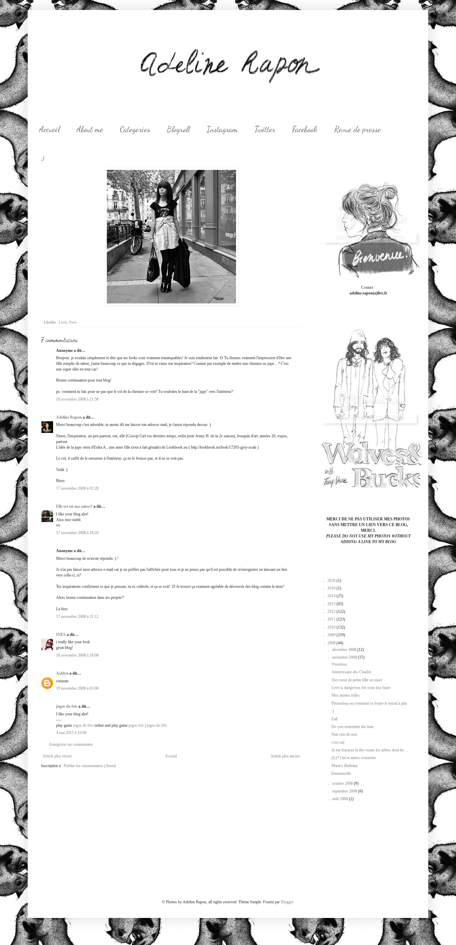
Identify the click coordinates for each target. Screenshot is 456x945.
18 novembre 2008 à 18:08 (77, 655)
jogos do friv (66, 706)
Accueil (49, 129)
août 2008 (340, 798)
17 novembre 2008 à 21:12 (77, 616)
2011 (331, 619)
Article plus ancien (285, 756)
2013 (331, 604)
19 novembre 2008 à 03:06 (77, 688)
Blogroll (178, 129)
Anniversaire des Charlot (351, 672)
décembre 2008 (344, 649)
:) (332, 711)
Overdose (339, 664)
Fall (334, 719)
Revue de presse (357, 129)
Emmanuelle (341, 773)
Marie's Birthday (344, 765)
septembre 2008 (345, 791)
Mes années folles (345, 695)
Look (63, 322)
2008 (331, 643)
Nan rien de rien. (344, 734)
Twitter (264, 129)
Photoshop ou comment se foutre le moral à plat (369, 703)
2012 (331, 611)
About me (89, 129)
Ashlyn (62, 673)
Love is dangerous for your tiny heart (360, 687)
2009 (331, 635)
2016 (331, 588)
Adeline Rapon (69, 417)
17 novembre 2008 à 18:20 (77, 532)
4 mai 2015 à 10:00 (71, 732)
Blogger (287, 902)
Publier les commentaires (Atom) (90, 765)
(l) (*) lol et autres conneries (353, 757)
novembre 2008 (345, 657)
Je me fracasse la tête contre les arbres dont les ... (369, 750)
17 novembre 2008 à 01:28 (77, 488)
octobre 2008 (343, 783)
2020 (331, 580)
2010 (331, 627)
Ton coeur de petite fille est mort (356, 680)
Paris (72, 322)
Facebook (304, 129)
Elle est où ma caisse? (74, 506)
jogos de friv (83, 725)
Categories (135, 129)
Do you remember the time (352, 726)
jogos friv (136, 725)
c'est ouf (338, 742)
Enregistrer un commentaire (71, 744)
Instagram (222, 129)
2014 (331, 596)
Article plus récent (57, 756)
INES (61, 634)
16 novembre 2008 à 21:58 (77, 399)
